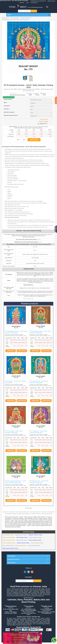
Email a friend (44, 93)
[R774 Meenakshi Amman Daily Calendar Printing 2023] (16, 318)
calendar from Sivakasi (47, 511)
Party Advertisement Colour (11, 115)
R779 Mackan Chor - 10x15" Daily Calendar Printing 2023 (39, 481)
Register (22, 2)
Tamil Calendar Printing (8, 534)
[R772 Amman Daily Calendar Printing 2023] (16, 368)
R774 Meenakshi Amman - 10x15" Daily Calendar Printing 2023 (16, 332)
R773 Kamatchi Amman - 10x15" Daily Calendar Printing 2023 (40, 332)
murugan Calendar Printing (9, 542)
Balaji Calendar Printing (21, 540)
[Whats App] (54, 640)
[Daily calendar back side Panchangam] (31, 78)
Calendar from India (7, 511)
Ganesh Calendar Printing (9, 540)
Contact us (56, 100)
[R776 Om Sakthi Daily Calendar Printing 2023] (16, 418)
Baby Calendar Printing (20, 545)
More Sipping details (28, 298)
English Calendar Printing (21, 534)
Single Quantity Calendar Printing (10, 548)
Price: (41, 121)
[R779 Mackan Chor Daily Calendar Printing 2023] (41, 468)
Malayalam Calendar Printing (35, 534)
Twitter (28, 571)
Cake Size (6, 109)
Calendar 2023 (34, 513)
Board (5, 102)
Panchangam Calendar (10, 513)
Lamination (7, 105)
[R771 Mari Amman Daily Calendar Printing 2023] (41, 368)
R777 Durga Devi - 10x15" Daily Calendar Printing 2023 (38, 431)
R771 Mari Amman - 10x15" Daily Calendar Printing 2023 (39, 381)
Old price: (42, 119)
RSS (32, 571)
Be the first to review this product (17, 94)
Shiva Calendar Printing (22, 537)
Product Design (8, 99)
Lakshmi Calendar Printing (35, 540)
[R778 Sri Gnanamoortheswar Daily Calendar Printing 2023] (16, 468)
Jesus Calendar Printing (8, 545)
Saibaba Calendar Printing (23, 542)
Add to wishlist (30, 94)
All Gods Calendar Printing (9, 537)
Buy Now (39, 239)
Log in (27, 2)
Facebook (25, 571)
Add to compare (37, 93)
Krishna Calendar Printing (35, 537)
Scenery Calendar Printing (34, 545)
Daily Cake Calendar (23, 513)
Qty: (18, 139)
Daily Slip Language (9, 112)
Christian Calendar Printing (37, 542)
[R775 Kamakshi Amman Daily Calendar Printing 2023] (25, 78)
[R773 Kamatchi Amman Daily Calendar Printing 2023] (41, 318)
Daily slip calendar (34, 511)
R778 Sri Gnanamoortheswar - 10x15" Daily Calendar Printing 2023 (15, 481)
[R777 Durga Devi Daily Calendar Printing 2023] (41, 418)
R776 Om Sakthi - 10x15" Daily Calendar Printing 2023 (13, 431)
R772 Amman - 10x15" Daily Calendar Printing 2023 (15, 381)
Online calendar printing (21, 511)
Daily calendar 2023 (46, 513)
